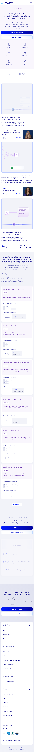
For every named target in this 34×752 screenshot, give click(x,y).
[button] (17, 528)
